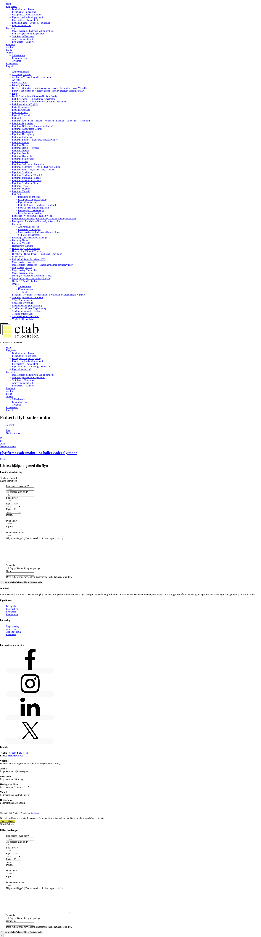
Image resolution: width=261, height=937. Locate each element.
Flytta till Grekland (21, 109)
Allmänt (10, 425)
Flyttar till (11, 509)
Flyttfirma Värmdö (21, 191)
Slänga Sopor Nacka (22, 300)
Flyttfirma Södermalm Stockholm (28, 164)
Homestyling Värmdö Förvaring (27, 251)
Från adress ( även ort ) (17, 486)
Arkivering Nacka (20, 71)
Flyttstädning (12, 614)
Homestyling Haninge (22, 245)
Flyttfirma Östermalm (22, 156)
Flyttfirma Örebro (20, 150)
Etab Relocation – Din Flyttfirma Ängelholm (33, 99)
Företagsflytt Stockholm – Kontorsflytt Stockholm (36, 221)
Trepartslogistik (13, 631)
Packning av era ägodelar (24, 12)
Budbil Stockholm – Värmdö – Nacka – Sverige (35, 96)
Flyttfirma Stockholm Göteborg (27, 180)
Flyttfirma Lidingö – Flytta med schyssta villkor (34, 139)
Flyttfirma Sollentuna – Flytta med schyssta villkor (36, 167)
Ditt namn (11, 520)
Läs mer (4, 459)
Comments (11, 921)
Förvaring (10, 28)
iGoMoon (35, 813)
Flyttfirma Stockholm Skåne (25, 183)
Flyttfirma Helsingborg (23, 134)
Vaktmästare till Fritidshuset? (25, 316)
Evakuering (11, 611)
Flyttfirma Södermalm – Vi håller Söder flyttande (38, 453)
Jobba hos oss (18, 55)
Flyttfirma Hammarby (22, 131)
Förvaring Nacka (20, 240)
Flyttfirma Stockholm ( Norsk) (26, 177)
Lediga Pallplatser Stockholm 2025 (28, 259)
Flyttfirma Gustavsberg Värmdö (27, 129)
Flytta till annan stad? (22, 107)
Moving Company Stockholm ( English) (31, 278)
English (9, 66)
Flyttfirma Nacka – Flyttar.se (25, 148)
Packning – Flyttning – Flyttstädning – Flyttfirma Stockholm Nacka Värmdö (48, 294)
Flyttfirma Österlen (21, 153)
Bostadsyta (12, 497)
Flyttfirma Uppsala (21, 188)
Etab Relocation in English (25, 104)
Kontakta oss (12, 63)
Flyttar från (12, 503)
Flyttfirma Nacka (20, 145)
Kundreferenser (19, 58)
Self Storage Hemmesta (23, 36)
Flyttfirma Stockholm (22, 172)
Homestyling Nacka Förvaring (26, 248)
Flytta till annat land (21, 25)
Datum (9, 515)
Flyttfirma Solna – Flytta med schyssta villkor (33, 169)
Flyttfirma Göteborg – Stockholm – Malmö (32, 126)
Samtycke (10, 565)
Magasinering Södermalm (24, 270)
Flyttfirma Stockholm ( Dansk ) (27, 175)
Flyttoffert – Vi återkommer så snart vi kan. (32, 216)
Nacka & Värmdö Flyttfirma (25, 281)
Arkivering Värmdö (21, 74)
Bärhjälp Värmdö (20, 85)
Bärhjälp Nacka (19, 82)
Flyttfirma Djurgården (22, 123)
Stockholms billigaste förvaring (27, 305)
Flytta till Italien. (20, 112)
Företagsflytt (12, 609)
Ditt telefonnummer (15, 532)
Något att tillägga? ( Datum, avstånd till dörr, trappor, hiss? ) (34, 538)
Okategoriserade (14, 433)
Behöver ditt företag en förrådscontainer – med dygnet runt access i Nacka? (48, 90)
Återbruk (10, 47)
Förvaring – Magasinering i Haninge (29, 237)
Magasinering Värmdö (23, 273)
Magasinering (12, 626)
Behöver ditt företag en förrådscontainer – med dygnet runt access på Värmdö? (49, 88)
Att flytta (16, 80)
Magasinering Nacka (22, 267)
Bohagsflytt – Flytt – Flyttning (26, 14)
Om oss (9, 52)
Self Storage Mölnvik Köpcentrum (28, 33)
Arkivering (11, 629)
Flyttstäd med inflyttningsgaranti (27, 17)
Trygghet (16, 61)
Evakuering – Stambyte (23, 41)
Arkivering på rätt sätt (22, 39)
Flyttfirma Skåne (20, 161)
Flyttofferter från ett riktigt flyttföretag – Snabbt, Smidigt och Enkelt (44, 218)
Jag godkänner (7, 821)
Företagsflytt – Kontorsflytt (25, 20)
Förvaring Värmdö (21, 243)
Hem (8, 3)
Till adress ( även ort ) (17, 492)
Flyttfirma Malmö (20, 142)
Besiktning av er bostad (23, 9)
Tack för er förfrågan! (22, 313)
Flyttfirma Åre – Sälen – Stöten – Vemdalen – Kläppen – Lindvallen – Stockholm (51, 120)
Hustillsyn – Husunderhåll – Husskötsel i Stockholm (37, 254)
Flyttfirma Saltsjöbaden (23, 158)
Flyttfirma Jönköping (22, 137)
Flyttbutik (10, 44)
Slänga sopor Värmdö (22, 303)
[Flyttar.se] (19, 337)
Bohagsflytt (11, 606)
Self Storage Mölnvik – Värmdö (27, 297)
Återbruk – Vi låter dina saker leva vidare (31, 77)
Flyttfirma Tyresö (20, 186)
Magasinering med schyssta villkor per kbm (32, 31)
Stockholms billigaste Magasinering (29, 308)
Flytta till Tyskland (21, 115)
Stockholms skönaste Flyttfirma (27, 311)
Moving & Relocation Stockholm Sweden (32, 275)
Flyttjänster (11, 6)
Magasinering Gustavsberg (25, 262)
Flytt (8, 430)
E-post (9, 526)
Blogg (9, 50)
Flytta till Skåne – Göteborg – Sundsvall (31, 22)
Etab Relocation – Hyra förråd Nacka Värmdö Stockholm (39, 101)
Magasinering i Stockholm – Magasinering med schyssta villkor (42, 264)
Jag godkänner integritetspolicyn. (25, 568)
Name (9, 571)
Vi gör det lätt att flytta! (23, 319)
